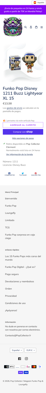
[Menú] (41, 27)
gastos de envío (14, 108)
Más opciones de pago (23, 138)
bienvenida (11, 198)
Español (16, 350)
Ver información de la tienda (19, 154)
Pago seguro (12, 274)
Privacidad (11, 295)
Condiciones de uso (15, 303)
